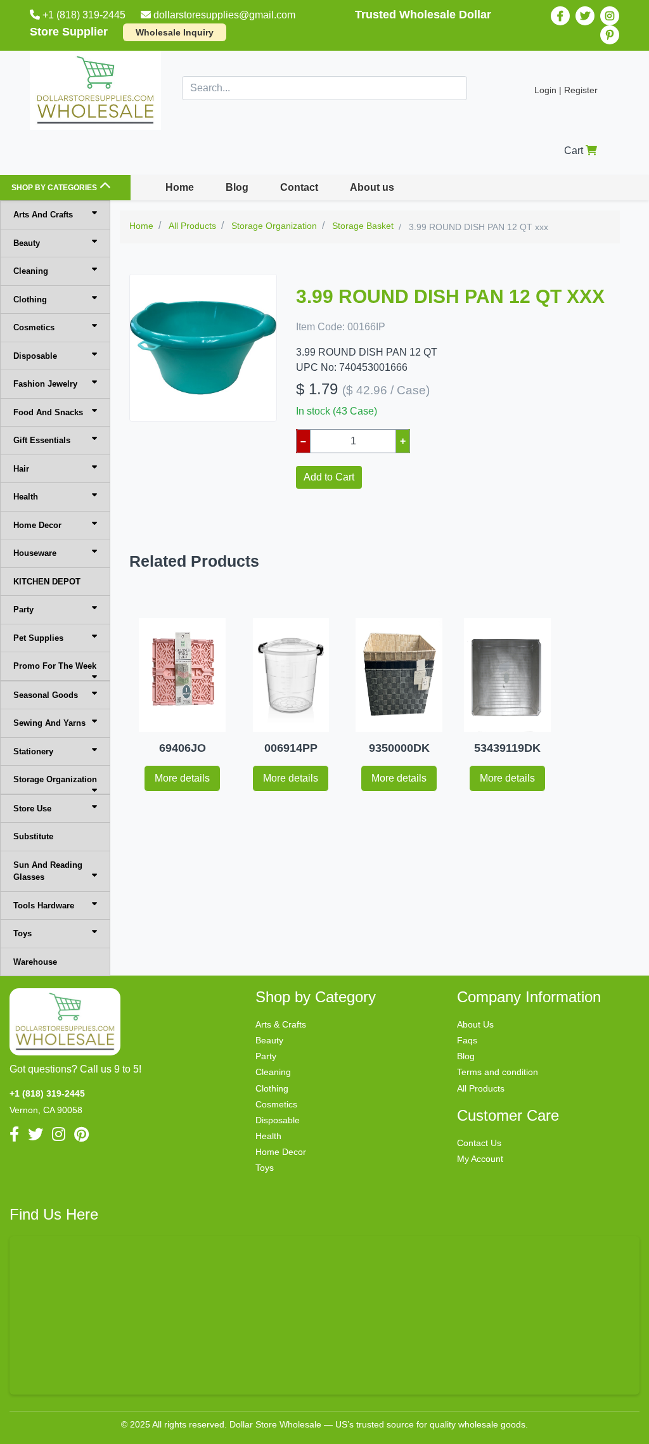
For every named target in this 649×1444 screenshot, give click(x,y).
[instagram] (609, 15)
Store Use (32, 808)
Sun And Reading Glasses (47, 871)
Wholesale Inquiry (175, 32)
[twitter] (584, 15)
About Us (475, 1024)
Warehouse (35, 962)
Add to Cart (329, 477)
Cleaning (30, 271)
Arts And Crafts (43, 214)
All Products (480, 1088)
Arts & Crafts (280, 1024)
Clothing (30, 299)
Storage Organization (55, 779)
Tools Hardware (43, 905)
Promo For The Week (54, 666)
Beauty (26, 243)
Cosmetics (34, 327)
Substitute (33, 836)
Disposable (35, 356)
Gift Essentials (41, 440)
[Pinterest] (609, 34)
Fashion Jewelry (45, 384)
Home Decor (37, 525)
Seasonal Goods (45, 695)
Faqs (467, 1040)
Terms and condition (497, 1072)
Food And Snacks (48, 412)
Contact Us (479, 1143)
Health (25, 496)
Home (179, 187)
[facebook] (560, 15)
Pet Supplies (38, 638)
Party (23, 609)
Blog (237, 187)
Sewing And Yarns (49, 723)
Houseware (34, 553)
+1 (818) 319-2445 (84, 15)
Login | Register (566, 90)
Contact (299, 187)
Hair (21, 469)
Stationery (33, 751)
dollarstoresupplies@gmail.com (224, 15)
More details (182, 778)
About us (372, 187)
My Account (480, 1159)
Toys (22, 933)
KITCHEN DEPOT (46, 581)
